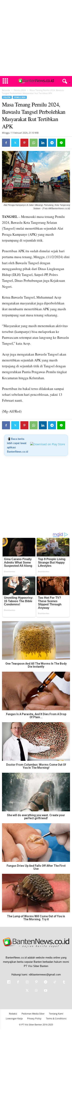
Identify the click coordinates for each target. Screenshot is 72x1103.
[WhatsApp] (34, 143)
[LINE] (61, 143)
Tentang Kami (56, 1013)
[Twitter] (15, 143)
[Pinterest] (24, 143)
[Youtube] (45, 990)
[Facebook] (6, 143)
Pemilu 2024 (20, 90)
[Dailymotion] (8, 982)
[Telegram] (52, 143)
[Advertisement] (36, 38)
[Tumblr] (63, 982)
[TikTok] (54, 982)
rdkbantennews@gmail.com (45, 974)
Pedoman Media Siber (33, 1013)
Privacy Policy (34, 1018)
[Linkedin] (43, 143)
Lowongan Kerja (14, 1018)
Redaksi (13, 1013)
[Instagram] (27, 982)
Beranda (6, 90)
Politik (6, 97)
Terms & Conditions (56, 1018)
